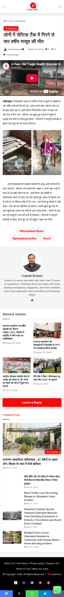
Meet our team (40, 568)
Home (9, 21)
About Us (9, 563)
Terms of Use (23, 568)
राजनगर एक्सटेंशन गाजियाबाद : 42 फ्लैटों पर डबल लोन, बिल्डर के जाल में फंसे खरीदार (30, 462)
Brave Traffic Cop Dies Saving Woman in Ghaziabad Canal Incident (41, 496)
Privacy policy (37, 563)
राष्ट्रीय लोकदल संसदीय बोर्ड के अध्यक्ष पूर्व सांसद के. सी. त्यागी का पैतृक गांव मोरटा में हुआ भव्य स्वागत (16, 381)
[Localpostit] (32, 6)
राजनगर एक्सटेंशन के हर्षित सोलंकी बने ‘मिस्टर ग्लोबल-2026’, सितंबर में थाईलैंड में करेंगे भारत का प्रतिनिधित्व (14, 332)
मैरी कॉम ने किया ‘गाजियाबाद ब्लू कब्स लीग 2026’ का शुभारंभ (46, 378)
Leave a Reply (32, 402)
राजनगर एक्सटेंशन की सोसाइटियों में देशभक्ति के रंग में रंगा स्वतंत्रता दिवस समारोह (46, 345)
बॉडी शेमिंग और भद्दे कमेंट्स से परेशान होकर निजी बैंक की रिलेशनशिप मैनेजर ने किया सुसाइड (42, 480)
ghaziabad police (25, 238)
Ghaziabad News (32, 231)
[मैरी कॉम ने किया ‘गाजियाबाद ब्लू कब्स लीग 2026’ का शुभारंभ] (47, 365)
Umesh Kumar (14, 49)
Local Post (55, 574)
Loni (48, 238)
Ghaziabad (20, 21)
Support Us (52, 563)
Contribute (22, 563)
